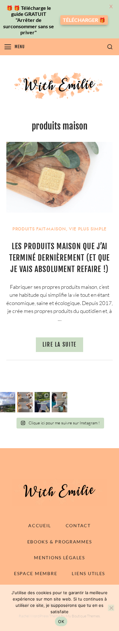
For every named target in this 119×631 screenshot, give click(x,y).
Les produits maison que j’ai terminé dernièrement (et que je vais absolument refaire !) (59, 258)
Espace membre (35, 573)
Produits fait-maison (39, 229)
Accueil (39, 525)
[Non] (111, 608)
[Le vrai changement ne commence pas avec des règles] (7, 402)
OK (61, 621)
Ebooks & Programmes (59, 541)
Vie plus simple (88, 229)
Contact (78, 525)
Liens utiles (88, 573)
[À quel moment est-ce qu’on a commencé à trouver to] (59, 402)
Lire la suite (59, 344)
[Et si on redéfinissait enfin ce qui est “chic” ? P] (42, 402)
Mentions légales (59, 557)
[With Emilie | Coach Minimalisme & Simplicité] (59, 85)
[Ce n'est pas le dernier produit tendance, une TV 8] (24, 402)
